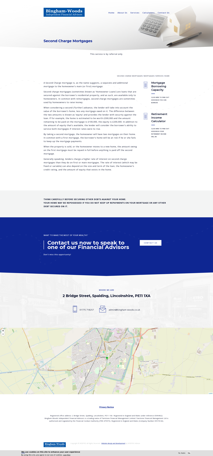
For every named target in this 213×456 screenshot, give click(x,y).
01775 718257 (87, 309)
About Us (122, 13)
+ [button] (3, 330)
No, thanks (181, 453)
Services (134, 13)
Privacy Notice (106, 407)
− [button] (3, 334)
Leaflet (210, 393)
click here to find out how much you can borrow (160, 100)
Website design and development (113, 443)
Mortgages (149, 76)
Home (111, 13)
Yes (189, 453)
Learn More (66, 455)
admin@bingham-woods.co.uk (124, 309)
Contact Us (164, 13)
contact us (150, 243)
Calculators (149, 13)
